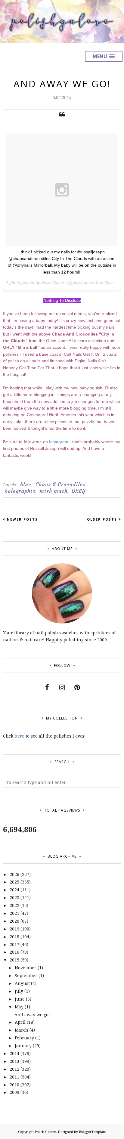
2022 (14, 905)
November (25, 967)
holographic (20, 491)
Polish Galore (45, 1131)
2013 (14, 1061)
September (26, 975)
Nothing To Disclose (62, 300)
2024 (14, 890)
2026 (14, 874)
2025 (14, 882)
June (20, 999)
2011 (14, 1077)
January (23, 1045)
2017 (14, 944)
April (20, 1022)
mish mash (53, 491)
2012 (14, 1069)
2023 (14, 897)
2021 (14, 913)
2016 (14, 952)
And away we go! (62, 83)
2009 (14, 1092)
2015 (14, 960)
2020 (14, 921)
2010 (14, 1085)
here (19, 736)
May (19, 1007)
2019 (14, 929)
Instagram (58, 441)
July (19, 991)
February (24, 1038)
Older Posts (102, 519)
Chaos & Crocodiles (60, 484)
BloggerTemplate (92, 1131)
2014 (14, 1053)
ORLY (78, 491)
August (22, 983)
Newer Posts (22, 519)
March (21, 1030)
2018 (14, 936)
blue (25, 484)
